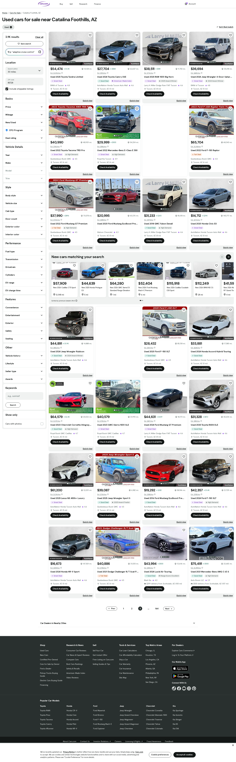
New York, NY (151, 677)
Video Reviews (72, 677)
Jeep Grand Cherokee (129, 715)
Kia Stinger (177, 719)
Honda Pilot (71, 724)
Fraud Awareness (154, 741)
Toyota (43, 706)
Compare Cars (72, 659)
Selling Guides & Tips (101, 664)
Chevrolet (150, 706)
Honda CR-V (72, 710)
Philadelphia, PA (152, 673)
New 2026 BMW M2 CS (204, 287)
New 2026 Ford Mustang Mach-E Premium (147, 289)
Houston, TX (151, 655)
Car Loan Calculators (128, 650)
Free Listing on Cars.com (103, 659)
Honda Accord (72, 719)
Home (4, 13)
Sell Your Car (98, 650)
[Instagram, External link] (189, 688)
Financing (44, 685)
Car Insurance (125, 668)
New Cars (44, 655)
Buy (61, 4)
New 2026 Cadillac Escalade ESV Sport (177, 289)
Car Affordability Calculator (130, 655)
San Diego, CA (151, 682)
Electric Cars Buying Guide (51, 680)
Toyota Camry (46, 724)
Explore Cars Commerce (182, 650)
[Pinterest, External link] (194, 688)
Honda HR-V (72, 728)
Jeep (122, 706)
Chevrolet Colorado (154, 728)
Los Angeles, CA (152, 659)
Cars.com (139, 752)
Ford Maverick (99, 710)
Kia (174, 706)
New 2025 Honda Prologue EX (92, 289)
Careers (118, 741)
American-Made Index (75, 673)
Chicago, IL (150, 650)
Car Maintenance (126, 673)
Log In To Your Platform (182, 655)
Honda (69, 706)
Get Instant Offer (100, 655)
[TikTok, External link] (174, 688)
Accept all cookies (184, 754)
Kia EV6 (176, 728)
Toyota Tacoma (46, 719)
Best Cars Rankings (74, 664)
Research (83, 4)
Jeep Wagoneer (126, 719)
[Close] (233, 745)
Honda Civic (71, 715)
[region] (118, 752)
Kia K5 (175, 724)
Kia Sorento (177, 715)
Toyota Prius (45, 715)
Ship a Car (123, 659)
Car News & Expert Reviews (77, 655)
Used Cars (44, 650)
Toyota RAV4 (45, 710)
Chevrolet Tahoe (153, 724)
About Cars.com (69, 741)
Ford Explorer (99, 728)
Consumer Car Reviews (76, 650)
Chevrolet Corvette (154, 710)
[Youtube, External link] (184, 688)
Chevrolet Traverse (154, 719)
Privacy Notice (69, 752)
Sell (71, 4)
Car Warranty (124, 664)
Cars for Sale (15, 13)
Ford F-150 (97, 719)
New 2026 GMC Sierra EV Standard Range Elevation (120, 289)
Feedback (169, 741)
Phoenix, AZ (150, 664)
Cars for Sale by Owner (49, 664)
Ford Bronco (98, 715)
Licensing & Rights (132, 741)
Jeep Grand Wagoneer (129, 724)
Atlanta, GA (150, 668)
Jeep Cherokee (126, 728)
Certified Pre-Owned (49, 659)
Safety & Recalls (73, 668)
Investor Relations (101, 741)
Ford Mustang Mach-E (102, 724)
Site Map (122, 677)
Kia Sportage (178, 710)
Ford (95, 706)
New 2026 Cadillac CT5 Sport (64, 287)
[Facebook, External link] (179, 688)
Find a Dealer (45, 668)
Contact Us (85, 741)
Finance (97, 4)
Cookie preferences (160, 754)
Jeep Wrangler (126, 710)
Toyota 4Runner (46, 728)
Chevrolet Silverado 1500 (156, 715)
